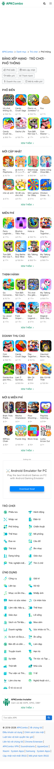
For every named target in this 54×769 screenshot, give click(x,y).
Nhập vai (13, 519)
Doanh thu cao (13, 81)
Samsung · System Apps (38, 751)
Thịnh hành (27, 75)
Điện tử (36, 519)
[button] (44, 3)
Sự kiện (12, 658)
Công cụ (13, 578)
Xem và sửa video (17, 600)
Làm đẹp (37, 644)
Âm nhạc (37, 548)
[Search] (49, 717)
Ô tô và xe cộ (15, 687)
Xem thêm (26, 143)
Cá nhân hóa (39, 600)
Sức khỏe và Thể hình (42, 629)
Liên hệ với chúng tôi (13, 741)
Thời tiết (12, 666)
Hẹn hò (36, 651)
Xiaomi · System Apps (13, 751)
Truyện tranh (15, 651)
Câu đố (36, 541)
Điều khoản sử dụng (12, 732)
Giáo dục (37, 555)
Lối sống (37, 615)
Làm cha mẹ (15, 680)
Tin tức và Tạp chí (42, 658)
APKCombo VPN (11, 746)
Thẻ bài (12, 548)
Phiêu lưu (13, 512)
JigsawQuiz (42, 746)
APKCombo (7, 51)
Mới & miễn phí (35, 81)
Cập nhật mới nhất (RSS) (15, 755)
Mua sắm (37, 622)
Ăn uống (37, 636)
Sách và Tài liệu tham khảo (18, 622)
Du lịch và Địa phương (18, 636)
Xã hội (36, 585)
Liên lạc (12, 585)
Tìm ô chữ (38, 563)
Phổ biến (10, 70)
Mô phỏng (38, 534)
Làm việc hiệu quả (17, 607)
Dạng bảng (14, 555)
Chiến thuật (39, 526)
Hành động (38, 512)
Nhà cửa (37, 666)
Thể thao (37, 607)
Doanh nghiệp (15, 629)
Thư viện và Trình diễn (18, 673)
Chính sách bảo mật (34, 732)
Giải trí (36, 578)
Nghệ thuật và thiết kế (42, 680)
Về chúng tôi (36, 727)
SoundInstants (28, 746)
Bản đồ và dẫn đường (18, 644)
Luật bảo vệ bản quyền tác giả (18, 737)
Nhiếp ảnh (38, 593)
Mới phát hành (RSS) (39, 755)
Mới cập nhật (28, 70)
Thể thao (13, 534)
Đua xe (12, 541)
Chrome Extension (34, 741)
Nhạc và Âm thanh (18, 593)
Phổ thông (14, 526)
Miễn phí (10, 75)
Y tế (35, 673)
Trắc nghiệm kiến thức (18, 563)
